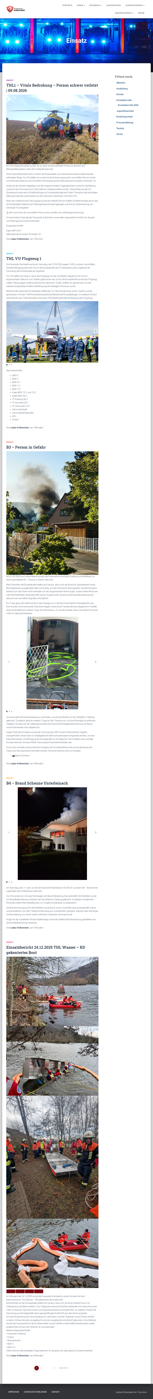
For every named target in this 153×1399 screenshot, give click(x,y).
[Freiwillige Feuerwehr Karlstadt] (15, 9)
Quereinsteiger (113, 5)
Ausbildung (122, 88)
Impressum (14, 1392)
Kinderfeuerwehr (123, 13)
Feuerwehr (94, 5)
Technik (120, 128)
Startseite (67, 5)
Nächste (63, 1368)
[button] (96, 331)
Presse (141, 13)
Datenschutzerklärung (35, 1392)
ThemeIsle (142, 1392)
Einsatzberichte (124, 100)
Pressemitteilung (124, 122)
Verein (80, 5)
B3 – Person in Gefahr (26, 447)
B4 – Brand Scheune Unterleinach (37, 783)
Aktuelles (120, 83)
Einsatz (10, 80)
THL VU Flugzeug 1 (23, 258)
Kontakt (56, 1392)
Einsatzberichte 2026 (128, 105)
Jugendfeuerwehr (134, 5)
